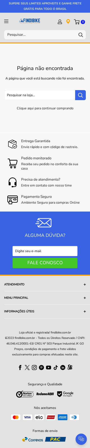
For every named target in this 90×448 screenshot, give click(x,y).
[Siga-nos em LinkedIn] (62, 367)
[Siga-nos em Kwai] (69, 368)
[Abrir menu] (6, 21)
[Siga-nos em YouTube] (48, 367)
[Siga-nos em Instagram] (34, 367)
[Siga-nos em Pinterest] (41, 367)
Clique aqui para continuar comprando (45, 108)
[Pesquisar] (80, 34)
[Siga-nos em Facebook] (20, 367)
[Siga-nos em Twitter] (27, 367)
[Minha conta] (60, 21)
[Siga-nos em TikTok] (55, 367)
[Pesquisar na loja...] (80, 95)
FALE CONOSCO (45, 263)
